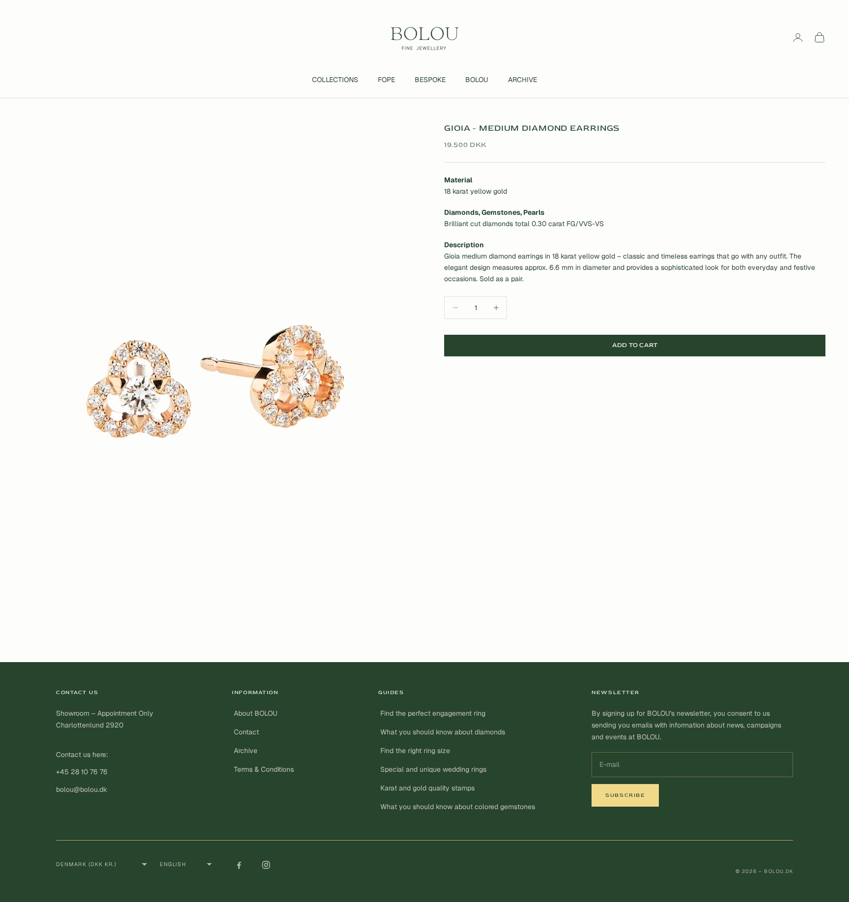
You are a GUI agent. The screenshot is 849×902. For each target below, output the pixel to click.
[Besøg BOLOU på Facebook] (238, 864)
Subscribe (625, 795)
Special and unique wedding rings (433, 769)
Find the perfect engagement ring (432, 713)
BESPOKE (430, 79)
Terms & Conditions (264, 769)
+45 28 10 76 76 (82, 771)
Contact (246, 731)
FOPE (386, 79)
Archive (245, 750)
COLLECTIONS (335, 79)
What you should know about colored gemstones (457, 806)
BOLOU (476, 79)
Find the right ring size (415, 750)
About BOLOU (256, 713)
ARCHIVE (522, 79)
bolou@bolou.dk (81, 789)
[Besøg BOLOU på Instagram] (265, 864)
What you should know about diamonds (442, 731)
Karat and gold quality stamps (427, 788)
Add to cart (635, 345)
